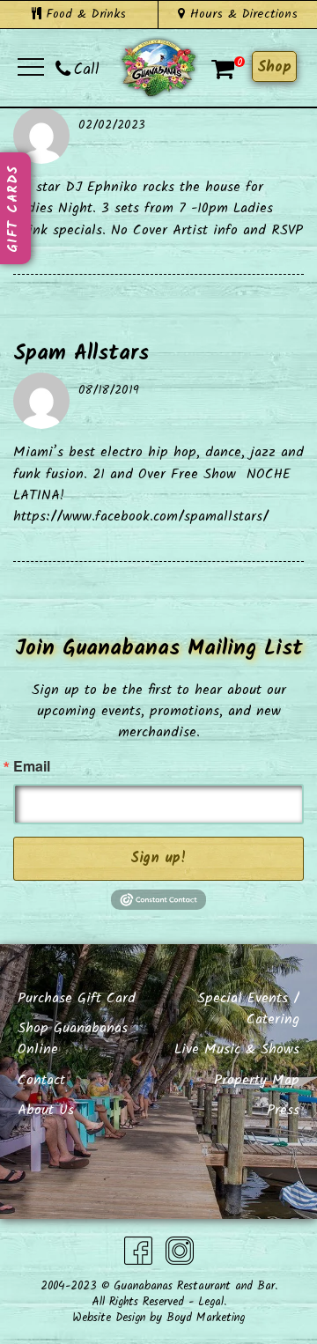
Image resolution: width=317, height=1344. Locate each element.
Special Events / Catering (248, 1008)
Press (283, 1110)
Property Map (256, 1080)
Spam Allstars (81, 353)
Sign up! (158, 858)
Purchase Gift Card (77, 998)
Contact (41, 1080)
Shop (274, 67)
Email (31, 766)
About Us (46, 1110)
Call (87, 70)
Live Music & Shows (236, 1049)
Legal (211, 1302)
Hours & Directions (241, 14)
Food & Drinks (83, 14)
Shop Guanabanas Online (73, 1038)
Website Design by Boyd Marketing (158, 1318)
